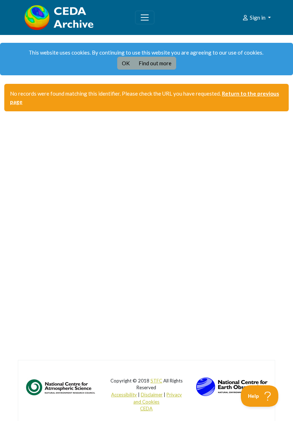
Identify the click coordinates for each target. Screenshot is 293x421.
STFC (156, 381)
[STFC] (232, 385)
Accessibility (124, 394)
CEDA (146, 408)
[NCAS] (61, 387)
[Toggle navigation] (144, 17)
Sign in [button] (258, 17)
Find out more (155, 63)
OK (126, 63)
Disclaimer (152, 394)
